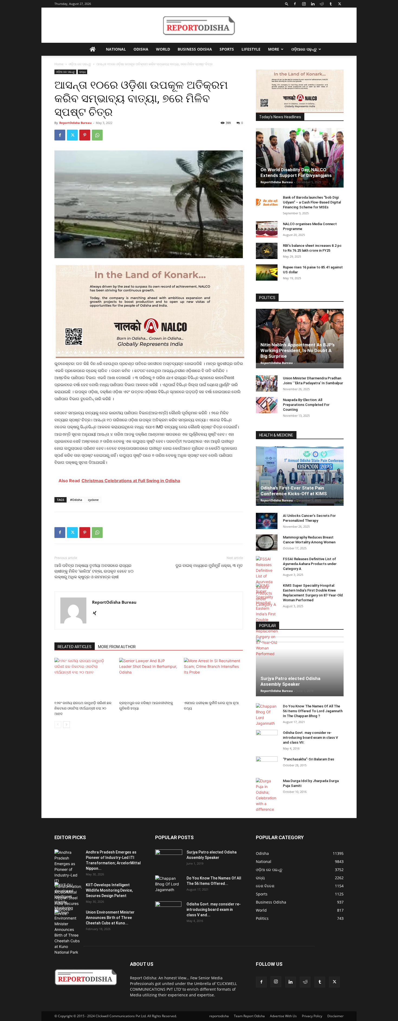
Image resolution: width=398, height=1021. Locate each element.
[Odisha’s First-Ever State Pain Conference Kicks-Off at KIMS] (300, 478)
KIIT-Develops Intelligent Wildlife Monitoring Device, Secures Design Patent (109, 890)
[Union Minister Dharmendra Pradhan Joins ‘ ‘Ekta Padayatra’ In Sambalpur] (267, 383)
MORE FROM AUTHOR (117, 647)
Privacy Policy (312, 1016)
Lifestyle (251, 49)
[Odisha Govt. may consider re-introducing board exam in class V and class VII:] (267, 738)
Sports (227, 49)
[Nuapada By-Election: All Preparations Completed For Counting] (267, 405)
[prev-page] (57, 724)
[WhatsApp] (97, 135)
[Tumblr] (331, 4)
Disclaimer (335, 1016)
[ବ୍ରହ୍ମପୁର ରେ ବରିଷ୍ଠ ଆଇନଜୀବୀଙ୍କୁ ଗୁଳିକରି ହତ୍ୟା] (148, 678)
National (116, 49)
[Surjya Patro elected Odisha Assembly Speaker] (300, 666)
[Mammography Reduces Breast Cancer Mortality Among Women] (267, 542)
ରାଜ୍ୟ (82, 72)
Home (59, 64)
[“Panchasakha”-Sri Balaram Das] (267, 769)
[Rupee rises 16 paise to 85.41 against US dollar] (267, 272)
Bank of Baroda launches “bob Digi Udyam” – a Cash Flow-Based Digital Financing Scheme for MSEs (312, 202)
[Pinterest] (84, 135)
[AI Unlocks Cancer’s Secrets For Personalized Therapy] (267, 521)
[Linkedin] (313, 4)
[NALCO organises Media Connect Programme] (267, 229)
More (273, 49)
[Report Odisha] (199, 25)
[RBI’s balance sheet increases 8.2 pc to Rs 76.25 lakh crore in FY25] (267, 251)
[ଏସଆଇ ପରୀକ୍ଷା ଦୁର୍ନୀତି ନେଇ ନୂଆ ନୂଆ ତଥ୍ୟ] (213, 678)
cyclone (93, 500)
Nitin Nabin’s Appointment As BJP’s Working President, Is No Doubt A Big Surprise (297, 350)
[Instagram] (304, 4)
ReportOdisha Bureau (75, 123)
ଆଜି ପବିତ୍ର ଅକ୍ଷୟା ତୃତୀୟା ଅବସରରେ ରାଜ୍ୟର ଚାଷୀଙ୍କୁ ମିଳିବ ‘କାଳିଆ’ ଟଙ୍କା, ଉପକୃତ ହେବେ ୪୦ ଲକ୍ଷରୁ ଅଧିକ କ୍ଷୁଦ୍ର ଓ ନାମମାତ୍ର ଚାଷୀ (93, 571)
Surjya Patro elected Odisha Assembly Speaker (290, 681)
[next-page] (66, 724)
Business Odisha (195, 49)
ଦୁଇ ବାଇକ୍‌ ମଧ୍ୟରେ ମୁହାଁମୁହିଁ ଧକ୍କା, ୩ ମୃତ (209, 565)
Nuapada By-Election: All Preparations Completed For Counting (306, 405)
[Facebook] (295, 4)
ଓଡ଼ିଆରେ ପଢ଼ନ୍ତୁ (304, 49)
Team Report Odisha (249, 1016)
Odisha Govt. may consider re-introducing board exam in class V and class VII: (310, 737)
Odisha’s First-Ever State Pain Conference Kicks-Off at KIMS (293, 490)
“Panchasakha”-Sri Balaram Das (308, 759)
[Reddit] (322, 4)
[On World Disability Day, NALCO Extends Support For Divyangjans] (300, 163)
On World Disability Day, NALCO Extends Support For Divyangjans (296, 172)
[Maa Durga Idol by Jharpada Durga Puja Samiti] (267, 795)
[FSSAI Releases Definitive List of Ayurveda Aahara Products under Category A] (267, 581)
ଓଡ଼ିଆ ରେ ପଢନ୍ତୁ (80, 64)
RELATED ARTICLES (75, 647)
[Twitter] (339, 4)
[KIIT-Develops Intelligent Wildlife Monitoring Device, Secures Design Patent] (67, 899)
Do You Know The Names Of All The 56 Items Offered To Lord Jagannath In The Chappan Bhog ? (312, 711)
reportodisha (219, 1016)
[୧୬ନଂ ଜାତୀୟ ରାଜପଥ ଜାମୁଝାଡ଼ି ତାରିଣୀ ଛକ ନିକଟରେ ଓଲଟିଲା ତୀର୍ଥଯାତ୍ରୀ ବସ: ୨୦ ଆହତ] (83, 678)
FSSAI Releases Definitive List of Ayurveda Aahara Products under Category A (310, 564)
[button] (287, 4)
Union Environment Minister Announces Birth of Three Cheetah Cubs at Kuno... (110, 917)
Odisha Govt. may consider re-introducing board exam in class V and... (214, 909)
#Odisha (76, 500)
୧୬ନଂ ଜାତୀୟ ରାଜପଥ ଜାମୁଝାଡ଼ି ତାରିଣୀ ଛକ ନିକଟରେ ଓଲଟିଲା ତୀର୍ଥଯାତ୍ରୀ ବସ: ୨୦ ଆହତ (83, 708)
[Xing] (96, 613)
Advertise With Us (283, 1016)
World (163, 49)
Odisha (140, 49)
